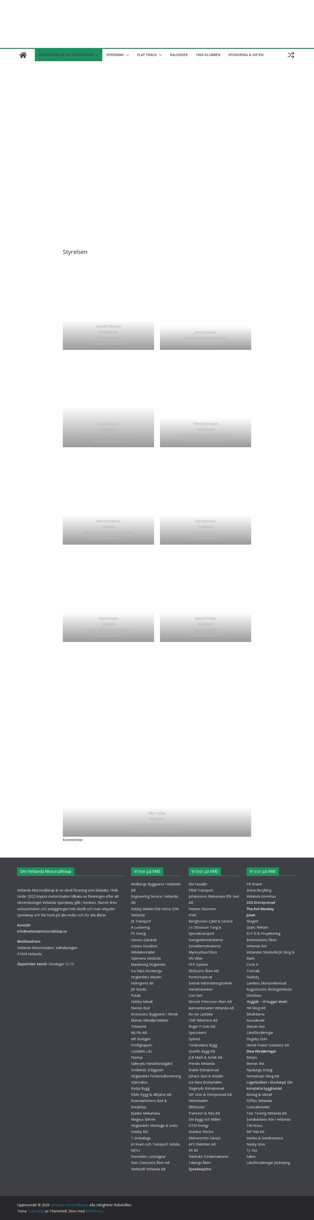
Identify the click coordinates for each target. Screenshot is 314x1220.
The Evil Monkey (260, 909)
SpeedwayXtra (200, 1169)
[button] (95, 55)
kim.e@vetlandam (105, 538)
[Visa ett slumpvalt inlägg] (291, 55)
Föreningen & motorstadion (66, 54)
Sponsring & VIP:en (245, 54)
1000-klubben (208, 54)
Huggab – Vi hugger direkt (267, 1001)
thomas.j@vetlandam (202, 441)
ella (192, 538)
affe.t (144, 830)
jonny (192, 344)
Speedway (115, 54)
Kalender (179, 54)
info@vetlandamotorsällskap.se (42, 931)
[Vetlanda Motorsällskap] (23, 55)
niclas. (95, 441)
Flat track (147, 54)
